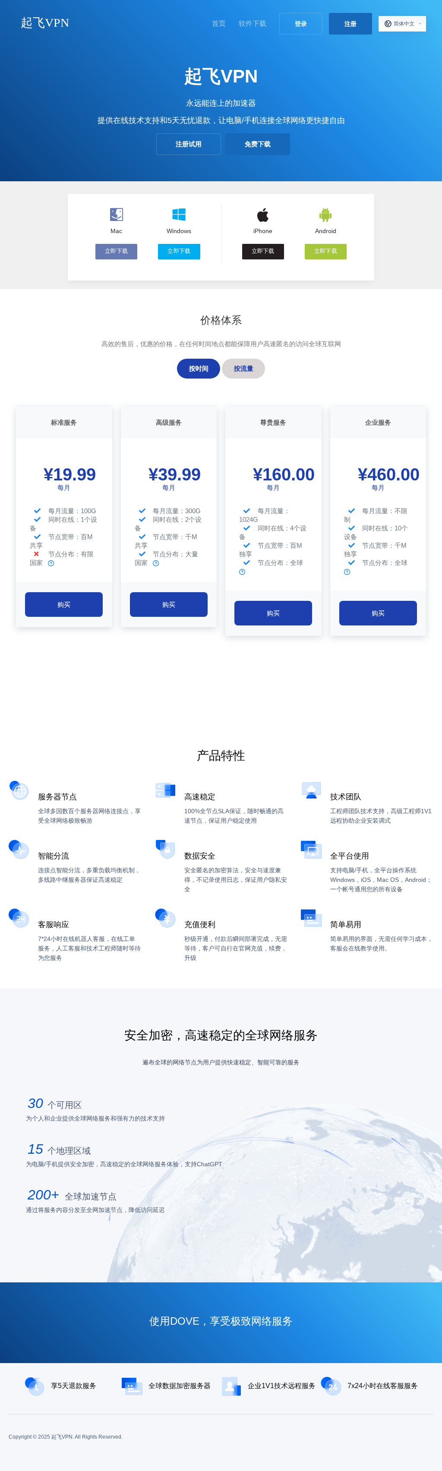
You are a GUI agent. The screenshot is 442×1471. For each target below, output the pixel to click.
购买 (63, 604)
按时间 (198, 368)
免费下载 (258, 144)
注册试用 (189, 144)
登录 (301, 23)
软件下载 (252, 23)
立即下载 (116, 251)
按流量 (243, 368)
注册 (350, 23)
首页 (219, 23)
